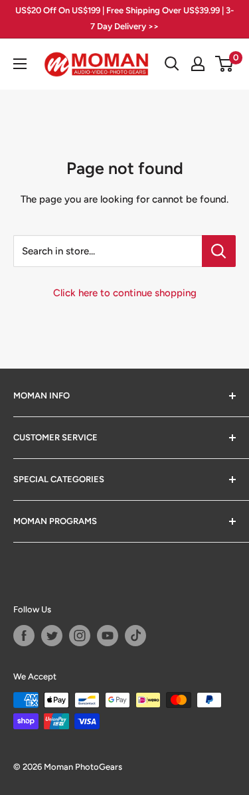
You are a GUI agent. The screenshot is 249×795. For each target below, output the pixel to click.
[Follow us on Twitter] (51, 635)
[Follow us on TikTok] (135, 635)
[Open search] (172, 63)
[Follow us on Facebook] (24, 635)
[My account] (198, 63)
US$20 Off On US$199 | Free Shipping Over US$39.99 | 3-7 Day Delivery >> (124, 18)
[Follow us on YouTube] (107, 635)
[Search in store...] (219, 251)
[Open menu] (20, 63)
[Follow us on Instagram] (79, 635)
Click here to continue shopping (125, 293)
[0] (224, 64)
